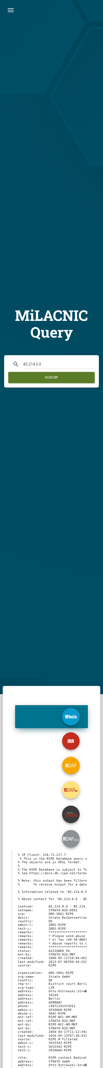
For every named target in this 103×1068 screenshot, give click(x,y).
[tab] (51, 716)
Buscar (51, 377)
